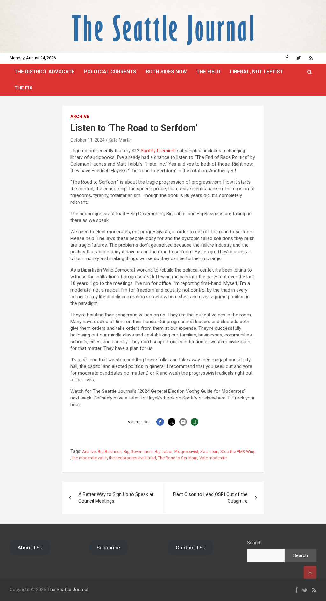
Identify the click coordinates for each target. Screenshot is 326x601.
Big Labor (164, 451)
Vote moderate (213, 458)
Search (254, 543)
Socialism (209, 451)
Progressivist (186, 451)
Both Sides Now (166, 71)
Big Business (110, 451)
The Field (208, 71)
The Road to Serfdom (177, 458)
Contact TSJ (191, 547)
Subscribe (108, 547)
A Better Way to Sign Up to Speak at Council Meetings (115, 497)
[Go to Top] (310, 572)
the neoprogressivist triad (132, 458)
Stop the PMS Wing (238, 451)
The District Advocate (44, 71)
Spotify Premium (158, 150)
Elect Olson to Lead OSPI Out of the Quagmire (210, 497)
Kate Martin (120, 140)
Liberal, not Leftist (256, 71)
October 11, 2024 (87, 140)
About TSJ (30, 547)
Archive (79, 116)
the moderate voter (89, 458)
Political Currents (110, 71)
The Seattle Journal (67, 589)
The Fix (23, 88)
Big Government (138, 451)
